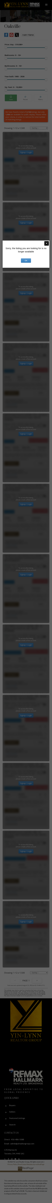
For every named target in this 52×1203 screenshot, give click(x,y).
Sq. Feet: (14, 87)
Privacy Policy (12, 1164)
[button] (5, 1159)
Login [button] (28, 35)
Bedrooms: (13, 55)
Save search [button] (11, 98)
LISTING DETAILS (11, 182)
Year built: (14, 76)
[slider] (6, 47)
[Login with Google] (11, 36)
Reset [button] (25, 97)
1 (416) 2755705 (11, 193)
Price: (14, 44)
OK (26, 261)
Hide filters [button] (40, 97)
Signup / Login (26, 152)
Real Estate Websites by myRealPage (31, 1164)
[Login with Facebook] (6, 36)
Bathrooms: (13, 66)
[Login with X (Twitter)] (17, 36)
